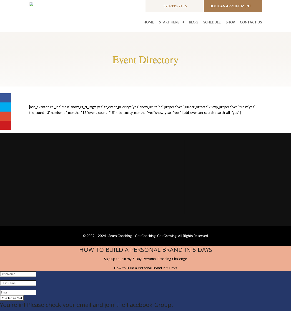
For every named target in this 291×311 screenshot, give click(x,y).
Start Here (169, 22)
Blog (193, 22)
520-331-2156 (175, 6)
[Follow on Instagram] (210, 207)
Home (148, 22)
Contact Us (251, 22)
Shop (230, 22)
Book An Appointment (230, 6)
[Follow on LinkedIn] (222, 207)
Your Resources (205, 172)
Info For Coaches (206, 181)
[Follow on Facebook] (198, 207)
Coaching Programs (208, 191)
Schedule (212, 22)
